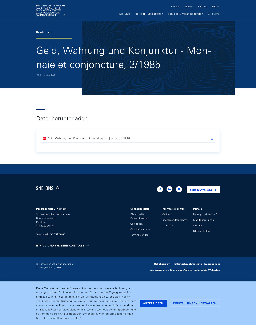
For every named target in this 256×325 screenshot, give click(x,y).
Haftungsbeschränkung (187, 263)
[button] (216, 7)
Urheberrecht (162, 263)
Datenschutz (212, 263)
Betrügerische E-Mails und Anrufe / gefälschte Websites (185, 270)
